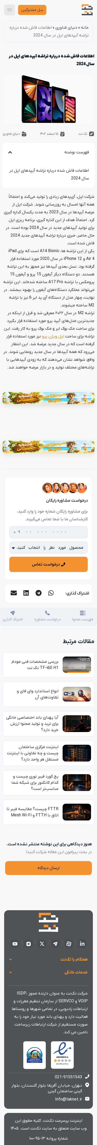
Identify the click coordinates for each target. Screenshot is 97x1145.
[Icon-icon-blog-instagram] (28, 944)
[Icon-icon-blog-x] (42, 944)
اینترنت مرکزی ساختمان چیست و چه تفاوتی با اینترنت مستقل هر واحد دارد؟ (32, 753)
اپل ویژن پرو (53, 336)
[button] (50, 593)
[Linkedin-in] (82, 944)
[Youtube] (15, 944)
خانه (85, 27)
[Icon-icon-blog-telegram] (55, 944)
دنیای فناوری (66, 27)
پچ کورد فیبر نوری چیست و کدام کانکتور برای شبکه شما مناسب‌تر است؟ (34, 783)
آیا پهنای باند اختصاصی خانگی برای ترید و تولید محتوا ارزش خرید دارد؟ (32, 724)
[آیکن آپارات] (69, 944)
